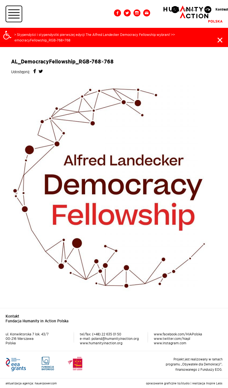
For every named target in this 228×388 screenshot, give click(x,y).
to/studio (183, 383)
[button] (7, 35)
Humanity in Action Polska (192, 14)
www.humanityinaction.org (101, 343)
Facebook (117, 12)
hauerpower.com (46, 383)
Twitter (127, 12)
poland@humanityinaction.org (115, 338)
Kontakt (146, 12)
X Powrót (219, 40)
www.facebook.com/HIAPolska (178, 334)
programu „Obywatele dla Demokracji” (194, 364)
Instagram (136, 12)
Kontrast (221, 9)
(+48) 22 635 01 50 (106, 334)
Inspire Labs (214, 383)
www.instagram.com (170, 343)
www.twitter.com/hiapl (172, 338)
